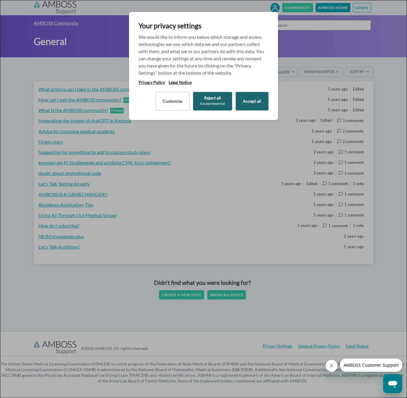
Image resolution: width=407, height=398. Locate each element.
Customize (172, 101)
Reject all (212, 100)
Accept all (252, 101)
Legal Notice (180, 82)
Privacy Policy (152, 82)
